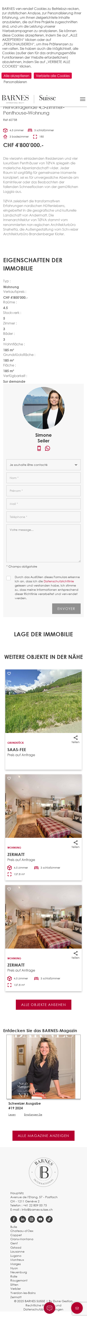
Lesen (12, 1114)
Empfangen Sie (33, 1114)
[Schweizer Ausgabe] (43, 1066)
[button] (82, 99)
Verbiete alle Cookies (53, 75)
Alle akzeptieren (16, 75)
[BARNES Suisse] (29, 99)
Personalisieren (15, 82)
